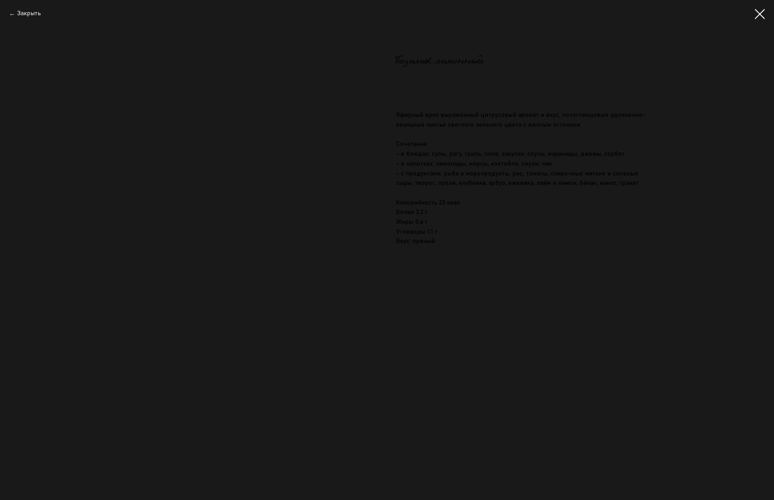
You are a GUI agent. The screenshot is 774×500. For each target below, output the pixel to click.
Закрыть (29, 13)
